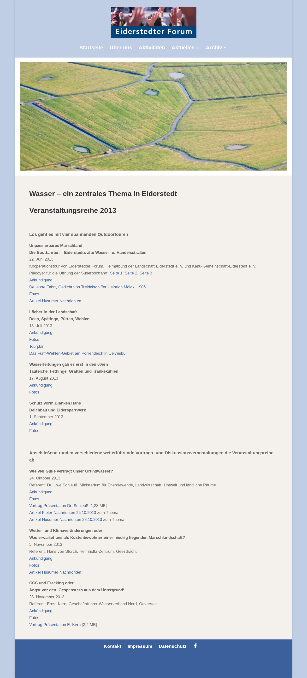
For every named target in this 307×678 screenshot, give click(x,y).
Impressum (140, 646)
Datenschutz (173, 646)
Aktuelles (183, 48)
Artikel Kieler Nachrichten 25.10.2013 (62, 512)
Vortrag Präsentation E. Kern (55, 624)
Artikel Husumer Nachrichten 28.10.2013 (65, 519)
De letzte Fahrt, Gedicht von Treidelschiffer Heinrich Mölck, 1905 (88, 287)
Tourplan (36, 346)
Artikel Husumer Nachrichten (55, 301)
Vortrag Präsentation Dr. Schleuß (58, 505)
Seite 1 (116, 273)
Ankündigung (41, 280)
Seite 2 (131, 273)
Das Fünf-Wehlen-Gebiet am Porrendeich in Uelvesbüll (78, 353)
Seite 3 (146, 273)
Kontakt (112, 646)
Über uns (121, 48)
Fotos (34, 294)
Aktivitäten (152, 48)
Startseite (91, 48)
